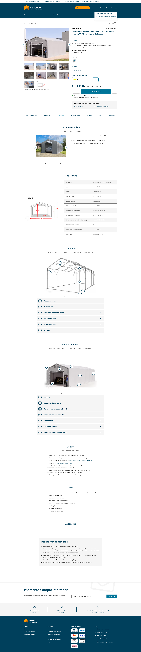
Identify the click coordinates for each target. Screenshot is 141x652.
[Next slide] (69, 44)
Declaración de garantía (54, 639)
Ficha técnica (47, 115)
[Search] (95, 8)
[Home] (25, 23)
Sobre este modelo (31, 115)
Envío (100, 115)
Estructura (61, 115)
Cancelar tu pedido (29, 634)
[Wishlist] (106, 8)
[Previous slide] (23, 44)
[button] (111, 7)
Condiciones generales (54, 632)
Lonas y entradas (75, 115)
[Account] (101, 8)
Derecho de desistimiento (55, 637)
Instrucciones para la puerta (85, 461)
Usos (49, 642)
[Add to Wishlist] (114, 91)
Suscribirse (111, 596)
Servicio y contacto (82, 8)
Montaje (89, 115)
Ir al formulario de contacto (107, 16)
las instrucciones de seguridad (63, 463)
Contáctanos (27, 629)
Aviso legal (51, 629)
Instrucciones (72, 461)
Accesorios (112, 115)
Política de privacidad (54, 634)
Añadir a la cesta (95, 91)
